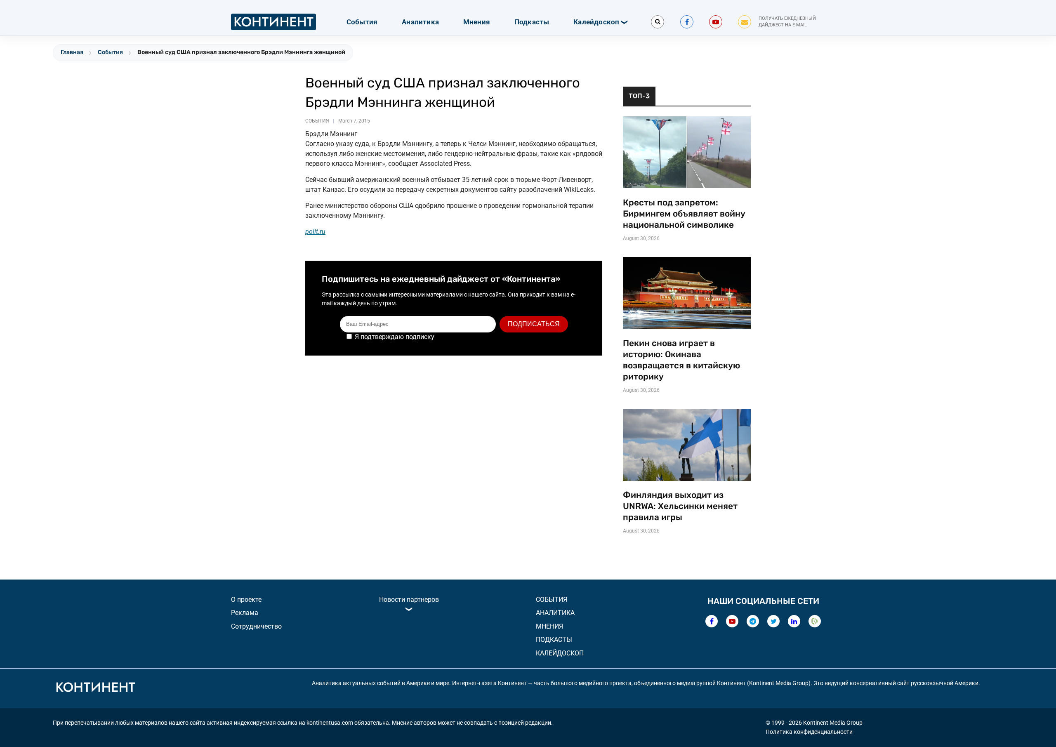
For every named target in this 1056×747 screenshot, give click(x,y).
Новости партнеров (409, 599)
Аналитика (420, 22)
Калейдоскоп (596, 22)
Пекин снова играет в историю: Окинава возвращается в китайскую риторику (681, 360)
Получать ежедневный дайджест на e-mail (787, 22)
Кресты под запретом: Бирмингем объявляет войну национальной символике (684, 214)
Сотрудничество (256, 626)
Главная (72, 52)
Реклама (244, 613)
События (361, 22)
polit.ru (315, 232)
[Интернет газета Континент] (95, 688)
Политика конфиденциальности (809, 731)
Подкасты (531, 22)
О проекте (246, 599)
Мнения (476, 22)
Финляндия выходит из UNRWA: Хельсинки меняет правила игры (680, 506)
